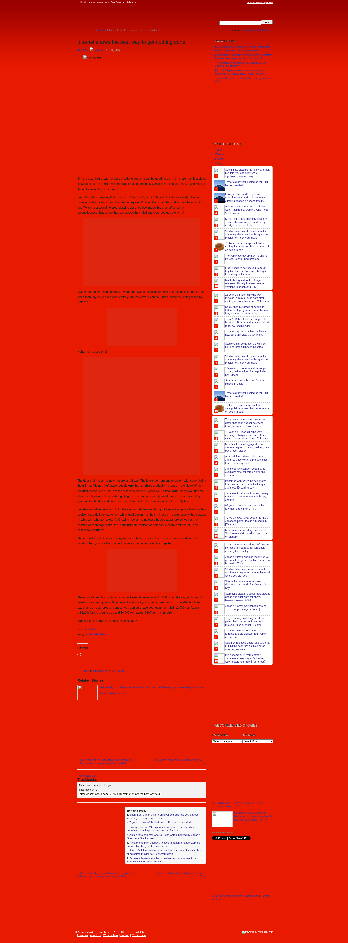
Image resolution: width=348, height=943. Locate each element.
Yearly (219, 163)
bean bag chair (99, 670)
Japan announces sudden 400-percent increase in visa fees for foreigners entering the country (247, 548)
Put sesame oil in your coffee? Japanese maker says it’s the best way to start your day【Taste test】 (246, 658)
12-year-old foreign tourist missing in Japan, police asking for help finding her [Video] (246, 372)
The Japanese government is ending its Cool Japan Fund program (246, 257)
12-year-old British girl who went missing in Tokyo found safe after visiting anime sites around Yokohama (247, 298)
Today (218, 149)
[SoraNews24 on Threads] (232, 2)
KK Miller (82, 50)
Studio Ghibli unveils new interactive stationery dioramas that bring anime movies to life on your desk (164, 852)
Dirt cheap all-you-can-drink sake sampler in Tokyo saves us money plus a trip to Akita (104, 761)
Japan (85, 670)
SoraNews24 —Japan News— (118, 15)
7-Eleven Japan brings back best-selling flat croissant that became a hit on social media (247, 247)
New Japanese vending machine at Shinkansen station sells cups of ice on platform (246, 533)
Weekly (219, 154)
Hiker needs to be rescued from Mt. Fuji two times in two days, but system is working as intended (247, 271)
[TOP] (92, 30)
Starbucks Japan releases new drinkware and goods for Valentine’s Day (245, 585)
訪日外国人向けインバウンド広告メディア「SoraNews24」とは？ (237, 804)
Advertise (82, 935)
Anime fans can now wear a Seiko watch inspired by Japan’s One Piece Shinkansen (246, 210)
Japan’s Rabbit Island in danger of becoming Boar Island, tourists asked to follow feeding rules (247, 323)
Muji (102, 634)
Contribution (251, 895)
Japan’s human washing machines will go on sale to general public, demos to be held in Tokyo (247, 560)
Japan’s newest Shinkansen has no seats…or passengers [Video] (245, 607)
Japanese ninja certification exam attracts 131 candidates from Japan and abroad (245, 634)
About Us (217, 895)
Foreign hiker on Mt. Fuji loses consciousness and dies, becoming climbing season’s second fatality (161, 829)
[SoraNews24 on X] (236, 2)
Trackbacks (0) (86, 775)
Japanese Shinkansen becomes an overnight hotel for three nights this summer (245, 472)
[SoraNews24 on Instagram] (228, 2)
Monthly (220, 158)
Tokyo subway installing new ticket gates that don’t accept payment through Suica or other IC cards (245, 423)
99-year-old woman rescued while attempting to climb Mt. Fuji (244, 507)
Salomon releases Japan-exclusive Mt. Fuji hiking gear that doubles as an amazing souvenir (247, 646)
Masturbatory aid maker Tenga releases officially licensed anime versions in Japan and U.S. (243, 56)
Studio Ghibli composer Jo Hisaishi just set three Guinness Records (245, 345)
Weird (246, 30)
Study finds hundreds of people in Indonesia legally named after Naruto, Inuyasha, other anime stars (247, 310)
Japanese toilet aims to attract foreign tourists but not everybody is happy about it (247, 497)
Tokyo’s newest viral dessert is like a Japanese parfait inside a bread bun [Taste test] (246, 521)
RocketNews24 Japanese (260, 2)
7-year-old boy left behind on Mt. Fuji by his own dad (160, 822)
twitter (121, 670)
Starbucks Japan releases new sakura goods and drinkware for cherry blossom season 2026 (247, 597)
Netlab (92, 629)
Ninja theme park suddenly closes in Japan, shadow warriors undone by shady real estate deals (163, 844)
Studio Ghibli (258, 30)
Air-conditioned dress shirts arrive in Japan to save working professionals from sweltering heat (246, 460)
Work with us (110, 935)
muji (113, 670)
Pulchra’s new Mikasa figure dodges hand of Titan (178, 761)
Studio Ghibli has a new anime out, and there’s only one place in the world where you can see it (247, 572)
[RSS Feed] (243, 2)
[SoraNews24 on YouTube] (240, 2)
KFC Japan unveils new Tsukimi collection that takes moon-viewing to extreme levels (242, 48)
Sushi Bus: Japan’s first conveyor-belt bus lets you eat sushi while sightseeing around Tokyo (247, 173)
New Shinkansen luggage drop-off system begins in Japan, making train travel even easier (247, 447)
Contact (237, 895)
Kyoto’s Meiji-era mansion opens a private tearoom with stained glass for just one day (240, 72)
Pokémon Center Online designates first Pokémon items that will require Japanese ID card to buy (246, 484)
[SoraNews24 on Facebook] (224, 2)
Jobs (270, 30)
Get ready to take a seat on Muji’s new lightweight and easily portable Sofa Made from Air (253, 816)
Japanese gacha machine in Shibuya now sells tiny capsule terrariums (246, 333)
